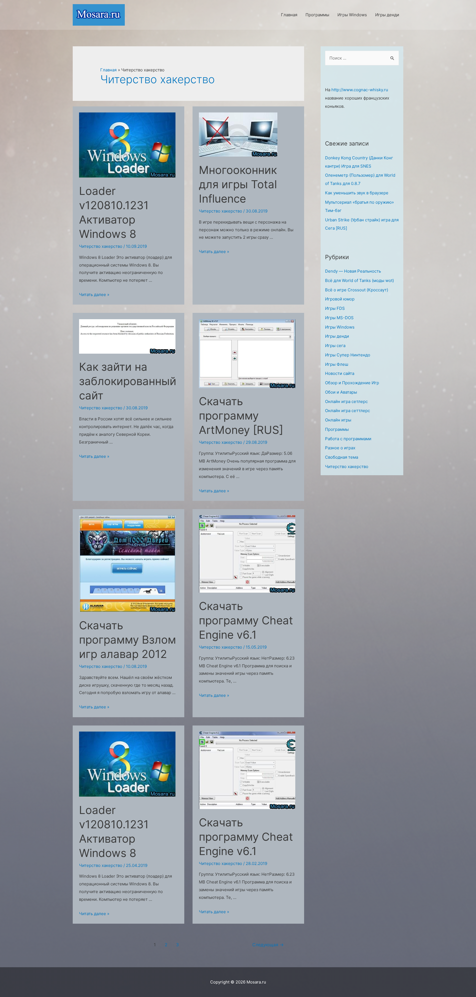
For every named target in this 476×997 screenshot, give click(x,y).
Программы (337, 429)
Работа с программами (348, 438)
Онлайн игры (338, 420)
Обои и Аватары (341, 392)
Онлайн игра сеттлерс (347, 410)
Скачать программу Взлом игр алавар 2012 (127, 640)
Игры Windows (340, 327)
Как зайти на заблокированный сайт (127, 381)
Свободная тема (341, 457)
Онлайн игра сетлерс (346, 401)
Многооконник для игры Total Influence (238, 184)
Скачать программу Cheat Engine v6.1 (246, 620)
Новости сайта (339, 373)
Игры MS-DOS (339, 317)
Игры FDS (335, 308)
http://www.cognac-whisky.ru (359, 89)
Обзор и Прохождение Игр (352, 382)
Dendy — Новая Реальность (353, 271)
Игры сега (335, 345)
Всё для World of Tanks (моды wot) (359, 280)
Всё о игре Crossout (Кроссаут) (356, 289)
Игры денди (337, 336)
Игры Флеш (336, 364)
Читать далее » (94, 294)
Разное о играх (340, 447)
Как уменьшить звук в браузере (356, 192)
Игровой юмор (340, 299)
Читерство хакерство (100, 246)
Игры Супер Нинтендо (347, 355)
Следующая (268, 944)
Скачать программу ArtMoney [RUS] (241, 415)
